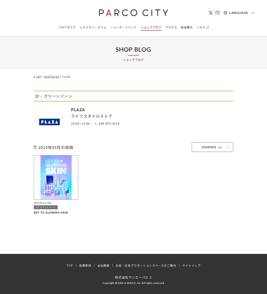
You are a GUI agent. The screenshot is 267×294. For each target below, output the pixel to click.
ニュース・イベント (123, 27)
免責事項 (85, 265)
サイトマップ (191, 265)
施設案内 (187, 27)
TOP (69, 265)
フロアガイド (67, 27)
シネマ (201, 27)
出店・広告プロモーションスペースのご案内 (146, 265)
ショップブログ (151, 27)
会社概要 (103, 265)
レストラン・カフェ (93, 27)
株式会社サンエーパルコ (133, 277)
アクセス (171, 27)
